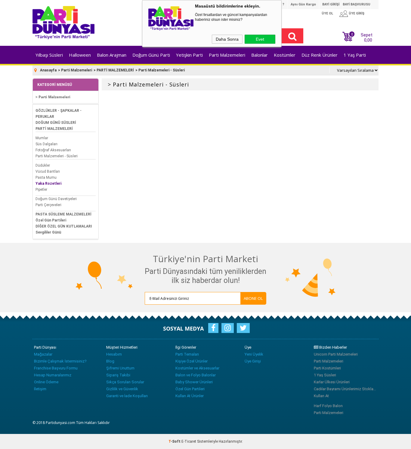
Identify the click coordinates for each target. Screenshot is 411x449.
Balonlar (259, 55)
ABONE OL (253, 298)
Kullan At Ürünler (189, 396)
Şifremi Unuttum (120, 368)
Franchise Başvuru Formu (56, 368)
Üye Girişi (253, 361)
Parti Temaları (187, 354)
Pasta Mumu (46, 177)
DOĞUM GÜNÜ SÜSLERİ (56, 123)
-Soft (174, 441)
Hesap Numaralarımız (52, 375)
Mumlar (42, 138)
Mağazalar (43, 354)
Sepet (361, 36)
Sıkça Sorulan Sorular (125, 382)
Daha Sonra (227, 39)
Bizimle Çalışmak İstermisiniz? (60, 361)
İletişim (40, 389)
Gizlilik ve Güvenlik (122, 389)
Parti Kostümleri (327, 368)
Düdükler (43, 165)
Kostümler (284, 55)
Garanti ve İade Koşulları (127, 396)
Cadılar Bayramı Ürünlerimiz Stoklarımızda (345, 389)
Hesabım (114, 354)
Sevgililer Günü (48, 232)
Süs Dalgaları (46, 144)
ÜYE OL (327, 13)
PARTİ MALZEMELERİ (54, 129)
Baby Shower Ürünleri (194, 382)
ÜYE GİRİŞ (356, 13)
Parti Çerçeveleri (48, 205)
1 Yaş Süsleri (325, 375)
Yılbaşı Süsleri (49, 55)
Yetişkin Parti (189, 55)
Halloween (80, 55)
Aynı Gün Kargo (303, 4)
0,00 (368, 40)
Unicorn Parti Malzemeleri (336, 354)
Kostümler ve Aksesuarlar (197, 368)
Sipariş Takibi (118, 375)
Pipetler (41, 189)
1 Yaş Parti (355, 55)
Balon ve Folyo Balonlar (195, 375)
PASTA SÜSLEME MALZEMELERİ (63, 214)
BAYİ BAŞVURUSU (356, 4)
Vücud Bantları (48, 171)
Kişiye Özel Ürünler (191, 361)
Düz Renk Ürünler (319, 55)
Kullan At (321, 396)
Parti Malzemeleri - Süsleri (57, 156)
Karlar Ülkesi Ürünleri (332, 382)
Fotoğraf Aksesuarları (53, 150)
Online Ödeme (46, 382)
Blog (110, 361)
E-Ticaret (188, 441)
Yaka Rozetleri (48, 183)
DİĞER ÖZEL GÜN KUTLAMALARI (64, 226)
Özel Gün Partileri (51, 220)
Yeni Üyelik (254, 354)
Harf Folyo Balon (328, 406)
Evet (260, 39)
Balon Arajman (111, 55)
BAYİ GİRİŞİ (330, 4)
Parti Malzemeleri (227, 55)
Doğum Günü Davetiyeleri (56, 199)
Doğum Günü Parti (151, 55)
